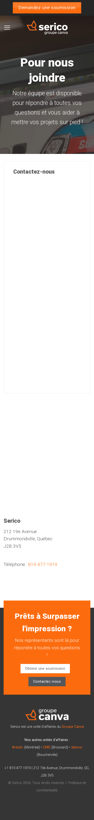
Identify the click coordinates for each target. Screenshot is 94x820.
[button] (7, 27)
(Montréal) (26, 747)
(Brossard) (55, 747)
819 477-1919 (42, 564)
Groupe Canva (73, 727)
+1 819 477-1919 (18, 768)
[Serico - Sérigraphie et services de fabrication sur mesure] (47, 27)
